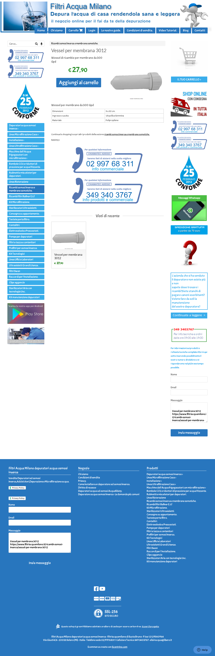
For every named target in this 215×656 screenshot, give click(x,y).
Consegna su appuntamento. (24, 213)
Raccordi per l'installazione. (23, 276)
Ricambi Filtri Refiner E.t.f (21, 196)
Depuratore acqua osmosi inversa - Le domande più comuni (108, 494)
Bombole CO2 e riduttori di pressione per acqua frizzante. (24, 165)
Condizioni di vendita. (140, 30)
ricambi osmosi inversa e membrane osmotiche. (127, 134)
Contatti (200, 30)
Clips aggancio (17, 282)
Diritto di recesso (87, 487)
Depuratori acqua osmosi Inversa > (22, 127)
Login (91, 30)
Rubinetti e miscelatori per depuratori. (22, 174)
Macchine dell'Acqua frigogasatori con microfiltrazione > (20, 155)
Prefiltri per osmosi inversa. (23, 248)
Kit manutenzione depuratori (24, 297)
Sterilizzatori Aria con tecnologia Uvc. (20, 290)
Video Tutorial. (168, 30)
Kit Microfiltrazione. (19, 202)
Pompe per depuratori (20, 236)
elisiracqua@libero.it (161, 640)
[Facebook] (96, 590)
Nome (174, 374)
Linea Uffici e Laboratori (21, 259)
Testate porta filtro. (19, 219)
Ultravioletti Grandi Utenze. (23, 265)
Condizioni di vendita (89, 477)
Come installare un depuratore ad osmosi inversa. (104, 484)
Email (173, 387)
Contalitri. (14, 225)
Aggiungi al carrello (78, 82)
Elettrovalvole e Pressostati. (24, 230)
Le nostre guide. (111, 30)
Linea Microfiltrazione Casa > (24, 134)
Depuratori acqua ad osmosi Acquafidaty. (100, 491)
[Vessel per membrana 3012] (136, 78)
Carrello (74, 30)
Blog (186, 30)
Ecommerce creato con (107, 647)
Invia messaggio (189, 433)
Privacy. (82, 481)
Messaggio (176, 400)
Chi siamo (57, 30)
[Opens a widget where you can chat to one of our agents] (202, 650)
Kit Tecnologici (17, 253)
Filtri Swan (14, 271)
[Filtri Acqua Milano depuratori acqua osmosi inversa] (107, 16)
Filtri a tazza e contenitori (22, 242)
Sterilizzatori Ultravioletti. (23, 208)
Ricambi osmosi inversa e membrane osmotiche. (74, 43)
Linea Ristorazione (18, 181)
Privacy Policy (18, 498)
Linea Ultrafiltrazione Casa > (23, 146)
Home (41, 30)
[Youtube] (102, 590)
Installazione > (16, 140)
